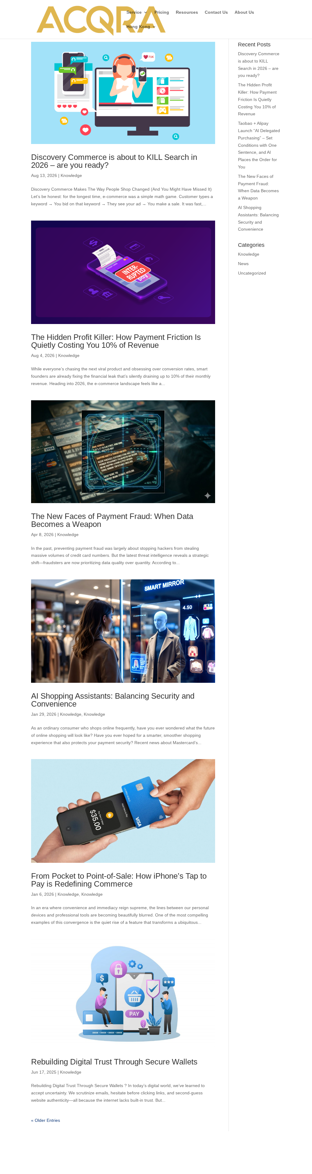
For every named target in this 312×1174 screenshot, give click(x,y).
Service (134, 12)
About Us (244, 12)
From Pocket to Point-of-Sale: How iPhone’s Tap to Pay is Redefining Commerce (119, 879)
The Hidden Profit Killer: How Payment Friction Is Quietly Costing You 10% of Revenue (116, 341)
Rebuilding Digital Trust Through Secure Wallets (114, 1061)
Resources (187, 12)
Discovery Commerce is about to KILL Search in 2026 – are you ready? (114, 161)
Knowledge (71, 175)
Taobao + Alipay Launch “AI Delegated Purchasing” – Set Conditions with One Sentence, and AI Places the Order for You (259, 145)
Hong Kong (138, 26)
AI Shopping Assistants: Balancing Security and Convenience (112, 699)
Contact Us (216, 12)
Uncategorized (252, 273)
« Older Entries (45, 1120)
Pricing (161, 12)
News (243, 263)
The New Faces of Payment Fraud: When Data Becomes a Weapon (112, 520)
